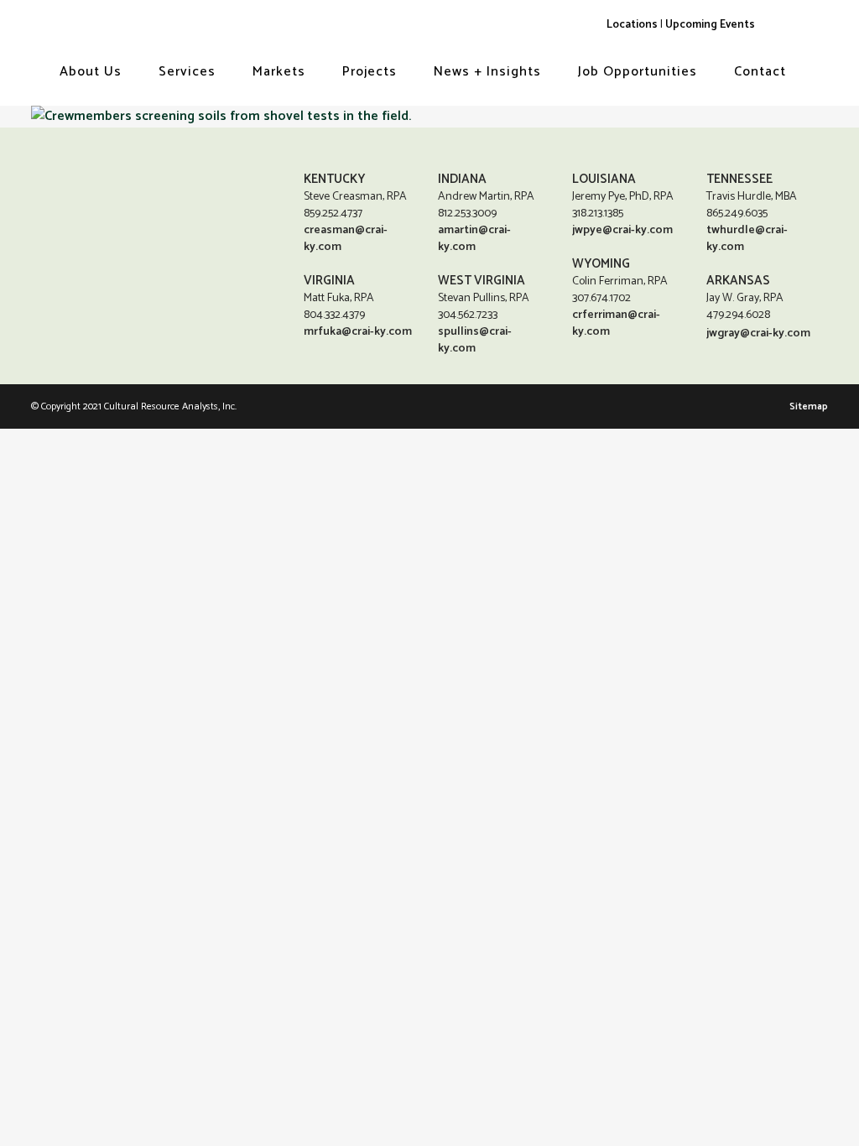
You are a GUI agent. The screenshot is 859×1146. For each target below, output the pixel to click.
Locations (632, 24)
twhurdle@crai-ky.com (747, 239)
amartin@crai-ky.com (474, 239)
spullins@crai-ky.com (475, 340)
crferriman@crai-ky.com (616, 323)
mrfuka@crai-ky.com (358, 331)
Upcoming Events (710, 24)
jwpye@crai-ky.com (622, 230)
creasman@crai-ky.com (346, 239)
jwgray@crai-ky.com (758, 333)
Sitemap (808, 406)
